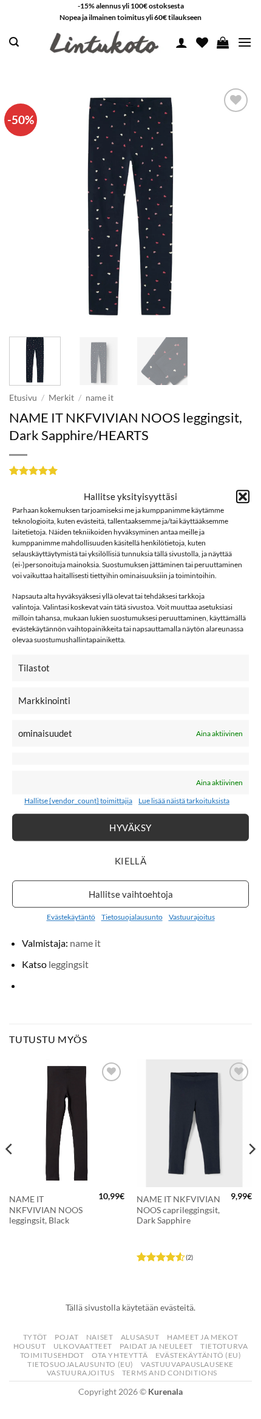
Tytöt (35, 1337)
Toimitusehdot (52, 1355)
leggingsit (69, 964)
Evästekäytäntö (71, 916)
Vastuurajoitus (192, 916)
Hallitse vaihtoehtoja (131, 894)
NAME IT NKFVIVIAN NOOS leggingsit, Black (46, 1209)
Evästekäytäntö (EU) (198, 1355)
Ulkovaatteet (82, 1346)
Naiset (100, 1337)
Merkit (61, 398)
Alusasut (140, 1337)
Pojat (66, 1337)
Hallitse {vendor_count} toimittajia (78, 801)
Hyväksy (130, 827)
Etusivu (23, 398)
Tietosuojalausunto (132, 916)
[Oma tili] (181, 42)
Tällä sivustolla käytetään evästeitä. (130, 1307)
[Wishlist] (202, 42)
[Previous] (29, 206)
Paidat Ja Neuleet (156, 1346)
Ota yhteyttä (119, 1355)
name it (100, 398)
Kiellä (131, 860)
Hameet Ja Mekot (202, 1337)
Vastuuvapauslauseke (187, 1364)
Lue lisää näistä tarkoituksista (183, 801)
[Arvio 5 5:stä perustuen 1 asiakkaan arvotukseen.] (130, 470)
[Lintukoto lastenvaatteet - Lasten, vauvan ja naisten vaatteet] (105, 42)
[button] (243, 496)
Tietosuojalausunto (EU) (80, 1364)
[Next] (232, 206)
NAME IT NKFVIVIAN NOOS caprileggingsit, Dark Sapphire (178, 1209)
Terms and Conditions (169, 1372)
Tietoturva (224, 1346)
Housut (29, 1346)
